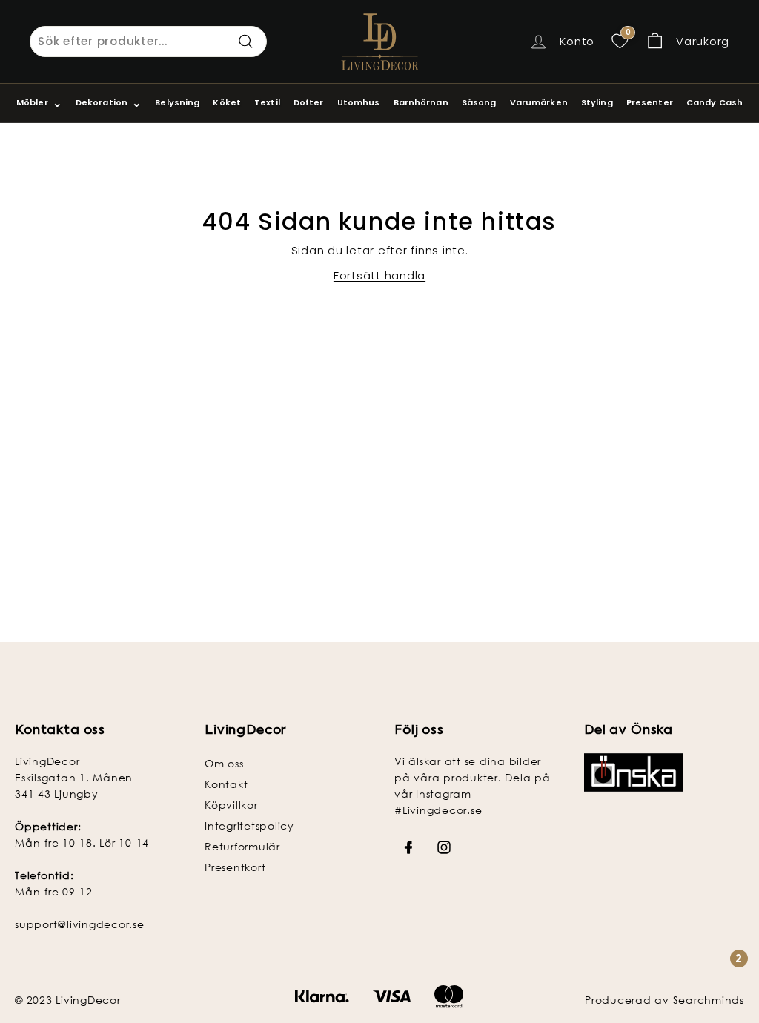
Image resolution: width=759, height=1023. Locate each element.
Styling (597, 102)
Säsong (479, 102)
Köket (227, 102)
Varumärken (539, 102)
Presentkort (235, 867)
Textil (267, 102)
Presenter (649, 102)
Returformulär (242, 846)
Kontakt (226, 784)
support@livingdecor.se (80, 924)
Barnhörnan (421, 102)
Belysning (177, 102)
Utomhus (358, 102)
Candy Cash (714, 102)
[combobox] (148, 41)
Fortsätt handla (379, 275)
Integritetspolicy (249, 825)
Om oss (224, 763)
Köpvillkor (231, 805)
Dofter (309, 102)
